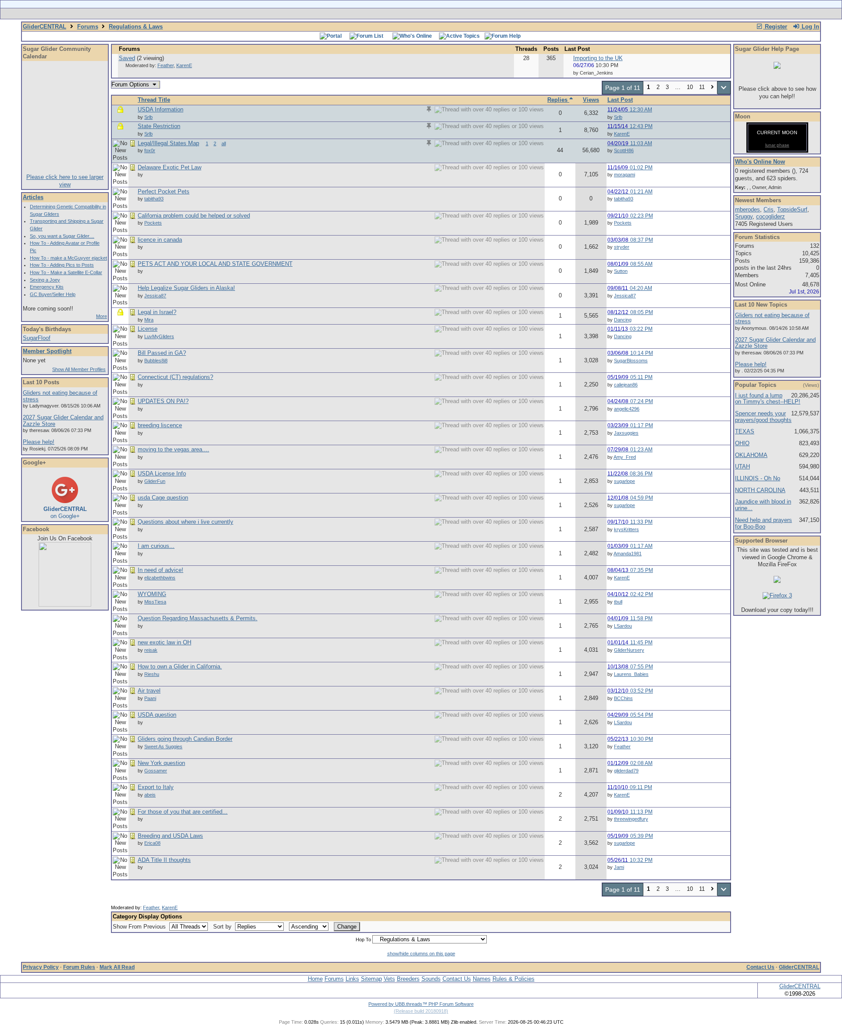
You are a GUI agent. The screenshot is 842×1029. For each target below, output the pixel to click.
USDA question (157, 714)
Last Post (620, 99)
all (223, 143)
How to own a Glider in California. (180, 666)
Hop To (363, 939)
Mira (148, 319)
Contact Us (760, 967)
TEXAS (744, 431)
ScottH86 (624, 150)
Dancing (623, 319)
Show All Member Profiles (79, 369)
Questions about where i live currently (185, 521)
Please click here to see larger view (64, 181)
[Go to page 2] (712, 87)
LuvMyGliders (159, 336)
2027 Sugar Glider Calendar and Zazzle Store (63, 420)
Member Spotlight (47, 351)
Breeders (408, 978)
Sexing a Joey (45, 279)
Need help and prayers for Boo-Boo (763, 523)
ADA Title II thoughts (164, 860)
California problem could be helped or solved (194, 215)
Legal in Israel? (157, 312)
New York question (161, 763)
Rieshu (151, 674)
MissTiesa (155, 601)
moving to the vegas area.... (173, 449)
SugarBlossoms (631, 360)
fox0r (149, 150)
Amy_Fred (625, 457)
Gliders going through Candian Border (185, 739)
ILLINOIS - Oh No (757, 478)
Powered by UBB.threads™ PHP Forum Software (421, 1004)
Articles (33, 197)
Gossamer (155, 770)
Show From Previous (140, 926)
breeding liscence (160, 425)
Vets (389, 978)
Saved (127, 58)
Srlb (148, 117)
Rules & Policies (513, 978)
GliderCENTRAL (44, 26)
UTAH (742, 466)
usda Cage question (163, 497)
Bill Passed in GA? (162, 353)
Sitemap (371, 978)
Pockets (153, 222)
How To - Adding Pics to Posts (62, 265)
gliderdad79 (626, 770)
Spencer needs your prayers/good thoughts (763, 416)
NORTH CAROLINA (760, 490)
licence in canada (160, 239)
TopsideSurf (792, 209)
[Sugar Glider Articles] (397, 13)
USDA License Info (162, 473)
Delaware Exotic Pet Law (169, 167)
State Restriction (159, 126)
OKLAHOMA (751, 455)
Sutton (621, 271)
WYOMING (152, 594)
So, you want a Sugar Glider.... (62, 236)
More (101, 316)
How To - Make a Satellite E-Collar (66, 272)
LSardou (623, 626)
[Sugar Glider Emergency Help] (518, 13)
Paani (150, 698)
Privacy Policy (41, 967)
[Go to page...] (724, 87)
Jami (619, 867)
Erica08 (152, 843)
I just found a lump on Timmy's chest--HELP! (767, 398)
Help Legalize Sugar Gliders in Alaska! (186, 288)
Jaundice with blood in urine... (763, 504)
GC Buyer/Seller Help (52, 294)
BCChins (623, 698)
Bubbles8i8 (156, 360)
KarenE (184, 65)
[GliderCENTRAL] (65, 604)
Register (775, 26)
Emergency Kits (47, 286)
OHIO (742, 443)
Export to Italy (156, 787)
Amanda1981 (628, 553)
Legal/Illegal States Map (168, 143)
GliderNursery (629, 650)
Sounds (431, 978)
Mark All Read (117, 967)
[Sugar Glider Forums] (358, 13)
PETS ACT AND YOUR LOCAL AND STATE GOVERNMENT (215, 264)
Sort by (223, 926)
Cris (769, 209)
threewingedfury (631, 819)
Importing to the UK (598, 58)
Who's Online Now (760, 161)
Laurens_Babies (631, 674)
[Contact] (479, 13)
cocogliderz (770, 216)
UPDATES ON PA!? (163, 401)
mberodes (747, 209)
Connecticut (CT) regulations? (175, 377)
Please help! (38, 442)
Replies (558, 99)
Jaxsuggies (626, 433)
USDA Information (160, 109)
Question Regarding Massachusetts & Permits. (197, 618)
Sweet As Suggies (163, 746)
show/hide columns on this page (421, 953)
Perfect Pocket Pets (163, 191)
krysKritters (626, 529)
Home (315, 978)
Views (591, 99)
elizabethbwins (159, 577)
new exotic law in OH (164, 642)
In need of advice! (160, 570)
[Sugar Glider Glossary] (438, 13)
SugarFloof (36, 338)
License (147, 328)
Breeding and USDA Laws (170, 835)
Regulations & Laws (136, 26)
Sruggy (744, 216)
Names (482, 978)
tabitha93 (154, 198)
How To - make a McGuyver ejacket (68, 258)
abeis (150, 794)
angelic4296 (626, 408)
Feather (165, 65)
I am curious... (156, 546)
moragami (624, 174)
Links (352, 978)
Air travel (149, 690)
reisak (150, 650)
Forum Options (131, 84)
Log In (809, 26)
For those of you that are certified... (183, 811)
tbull (618, 601)
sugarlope (624, 481)
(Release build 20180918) (421, 1011)
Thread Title (154, 99)
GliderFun (154, 481)
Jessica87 (155, 295)
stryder (621, 247)
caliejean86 (626, 384)
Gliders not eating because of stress (60, 396)
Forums (87, 26)
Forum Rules (79, 967)
